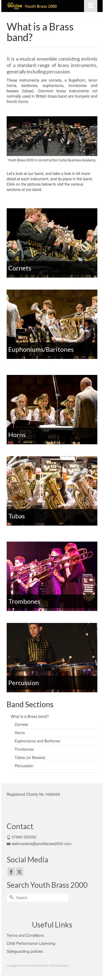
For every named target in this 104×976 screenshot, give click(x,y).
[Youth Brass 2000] (40, 6)
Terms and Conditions (25, 935)
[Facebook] (11, 871)
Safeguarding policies (25, 951)
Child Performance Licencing (31, 943)
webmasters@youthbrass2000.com (41, 843)
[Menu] (90, 6)
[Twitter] (19, 871)
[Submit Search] (11, 897)
